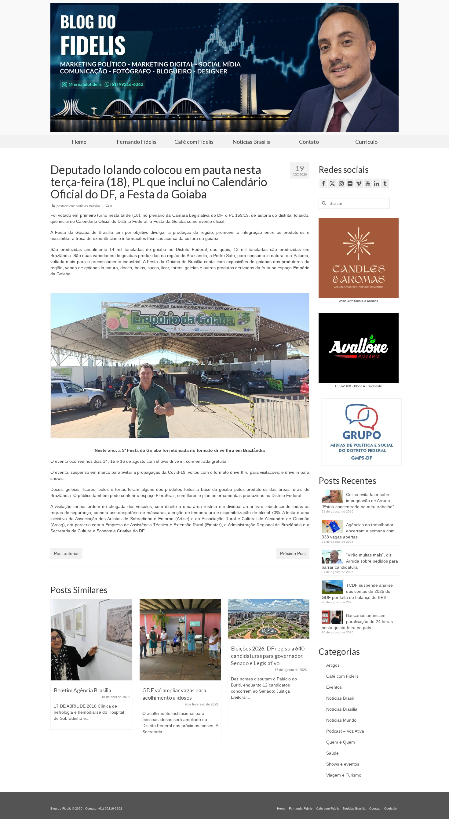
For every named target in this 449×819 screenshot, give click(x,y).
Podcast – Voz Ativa (345, 731)
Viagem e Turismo (343, 775)
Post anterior (66, 553)
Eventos (334, 687)
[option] (91, 667)
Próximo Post (293, 553)
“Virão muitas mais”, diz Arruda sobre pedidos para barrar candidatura (360, 561)
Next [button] (304, 674)
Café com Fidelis (342, 676)
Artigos (333, 665)
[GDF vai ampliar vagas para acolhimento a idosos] (180, 639)
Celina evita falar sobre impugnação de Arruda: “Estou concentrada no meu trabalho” (358, 500)
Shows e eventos (342, 764)
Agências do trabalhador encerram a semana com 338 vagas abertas (358, 530)
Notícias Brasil (340, 698)
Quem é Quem (340, 742)
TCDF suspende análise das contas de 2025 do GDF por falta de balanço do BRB (357, 591)
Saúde (332, 753)
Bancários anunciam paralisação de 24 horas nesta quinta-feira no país (357, 621)
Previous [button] (55, 674)
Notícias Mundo (341, 720)
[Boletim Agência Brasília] (92, 639)
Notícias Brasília (88, 206)
